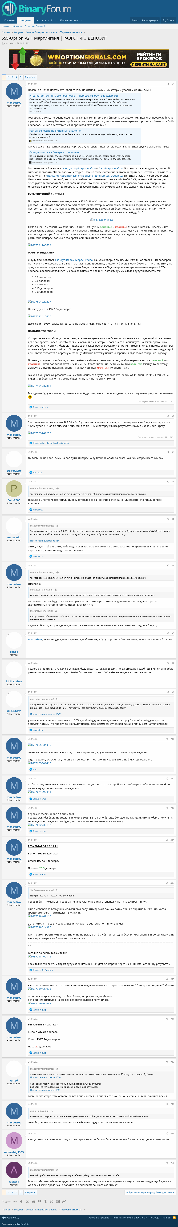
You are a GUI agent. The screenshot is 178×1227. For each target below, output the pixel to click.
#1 (173, 84)
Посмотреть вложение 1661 (45, 1090)
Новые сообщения (12, 26)
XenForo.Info (23, 1224)
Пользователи (69, 20)
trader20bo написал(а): (42, 488)
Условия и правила (98, 1217)
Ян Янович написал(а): (42, 890)
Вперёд (29, 77)
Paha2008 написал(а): (42, 589)
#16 (172, 1018)
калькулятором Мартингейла (74, 260)
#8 (173, 662)
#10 (172, 738)
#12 (172, 807)
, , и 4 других (51, 443)
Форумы (25, 20)
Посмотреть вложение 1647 (45, 540)
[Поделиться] (168, 84)
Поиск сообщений (35, 26)
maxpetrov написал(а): (42, 525)
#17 (172, 1061)
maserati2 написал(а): (42, 610)
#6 (173, 565)
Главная (9, 20)
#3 (173, 451)
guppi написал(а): (40, 1110)
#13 (172, 840)
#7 (173, 633)
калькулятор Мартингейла (79, 168)
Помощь (154, 1217)
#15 (172, 979)
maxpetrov (10, 43)
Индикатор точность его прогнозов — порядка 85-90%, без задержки (73, 95)
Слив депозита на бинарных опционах (54, 152)
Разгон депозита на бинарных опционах (55, 130)
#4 (173, 481)
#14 (172, 883)
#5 (173, 518)
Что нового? (44, 20)
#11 (172, 778)
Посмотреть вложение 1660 (45, 1077)
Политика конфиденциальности (129, 1217)
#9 (173, 692)
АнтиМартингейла (111, 168)
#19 (172, 1133)
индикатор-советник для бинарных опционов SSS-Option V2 (84, 175)
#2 (173, 416)
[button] (55, 20)
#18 (172, 1104)
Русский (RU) (12, 1217)
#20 (172, 1162)
